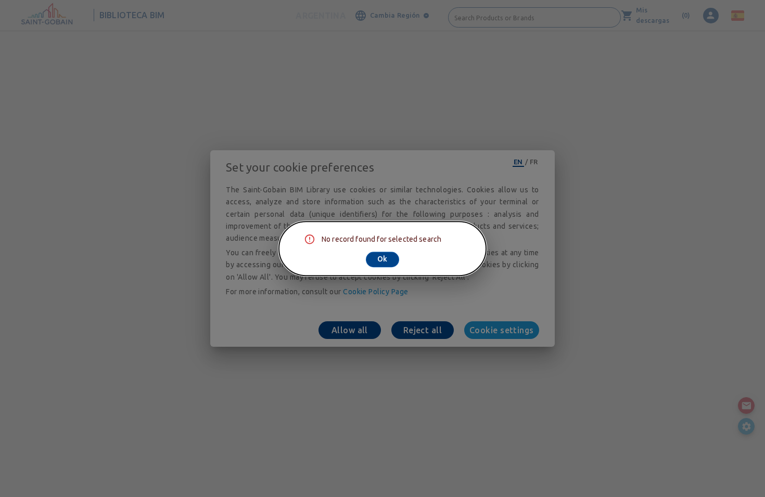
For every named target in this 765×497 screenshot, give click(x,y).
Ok (382, 259)
